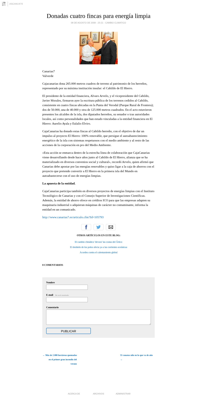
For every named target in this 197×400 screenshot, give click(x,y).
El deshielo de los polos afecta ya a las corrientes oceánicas (98, 247)
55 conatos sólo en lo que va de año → (136, 357)
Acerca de (74, 393)
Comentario (52, 307)
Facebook (86, 227)
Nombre (50, 282)
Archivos (98, 393)
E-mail (57, 295)
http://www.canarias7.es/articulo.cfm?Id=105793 (73, 217)
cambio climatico (115, 22)
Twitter (98, 227)
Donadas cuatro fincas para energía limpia (99, 15)
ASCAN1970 (16, 4)
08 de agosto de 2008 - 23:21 (87, 22)
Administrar (123, 393)
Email (111, 227)
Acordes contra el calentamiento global (98, 252)
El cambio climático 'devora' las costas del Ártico (98, 242)
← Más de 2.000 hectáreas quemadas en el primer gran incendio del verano (60, 359)
